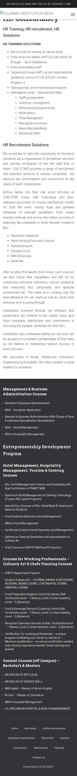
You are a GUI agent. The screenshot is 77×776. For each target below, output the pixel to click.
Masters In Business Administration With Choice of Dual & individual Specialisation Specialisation (39, 418)
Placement (47, 738)
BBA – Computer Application (23, 410)
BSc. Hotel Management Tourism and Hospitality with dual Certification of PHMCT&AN (38, 486)
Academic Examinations (21, 738)
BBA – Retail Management (21, 427)
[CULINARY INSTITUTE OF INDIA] (28, 13)
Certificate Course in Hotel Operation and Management (39, 530)
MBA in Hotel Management (21, 523)
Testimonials (41, 748)
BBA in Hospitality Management (24, 434)
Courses (64, 738)
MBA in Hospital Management (23, 702)
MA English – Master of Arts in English (28, 688)
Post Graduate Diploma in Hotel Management (33, 516)
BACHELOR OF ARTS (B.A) (21, 674)
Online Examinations (54, 728)
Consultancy (20, 748)
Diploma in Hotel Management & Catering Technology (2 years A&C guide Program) (38, 497)
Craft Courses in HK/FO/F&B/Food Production (33, 547)
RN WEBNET (46, 766)
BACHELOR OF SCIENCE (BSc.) (23, 681)
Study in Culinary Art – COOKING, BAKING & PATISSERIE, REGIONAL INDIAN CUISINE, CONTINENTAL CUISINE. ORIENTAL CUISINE (39, 583)
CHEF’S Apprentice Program (22, 573)
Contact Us (38, 757)
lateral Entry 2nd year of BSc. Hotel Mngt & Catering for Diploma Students (39, 507)
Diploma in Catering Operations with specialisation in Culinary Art (37, 538)
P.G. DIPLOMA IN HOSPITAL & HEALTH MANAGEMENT (37, 708)
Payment (59, 748)
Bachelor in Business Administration (27, 403)
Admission (30, 728)
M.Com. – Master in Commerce (24, 695)
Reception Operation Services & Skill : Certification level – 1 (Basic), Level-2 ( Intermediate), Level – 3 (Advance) (39, 625)
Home (14, 728)
